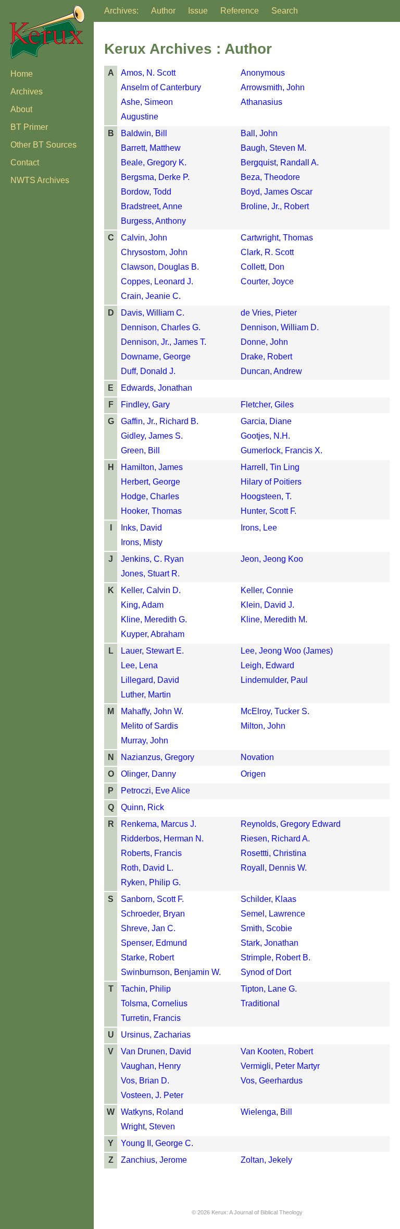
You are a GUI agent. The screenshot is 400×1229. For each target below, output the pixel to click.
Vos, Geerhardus (272, 1080)
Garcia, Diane (266, 421)
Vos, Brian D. (145, 1080)
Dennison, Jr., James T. (163, 342)
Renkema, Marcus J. (158, 824)
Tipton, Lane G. (269, 988)
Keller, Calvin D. (151, 590)
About (21, 109)
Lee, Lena (139, 665)
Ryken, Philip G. (151, 882)
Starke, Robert (147, 957)
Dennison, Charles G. (161, 327)
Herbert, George (150, 481)
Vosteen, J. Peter (152, 1095)
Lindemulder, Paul (274, 680)
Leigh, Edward (267, 665)
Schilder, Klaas (268, 899)
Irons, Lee (259, 527)
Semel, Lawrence (273, 913)
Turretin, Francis (151, 1018)
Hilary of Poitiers (271, 481)
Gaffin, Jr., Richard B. (159, 421)
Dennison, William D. (280, 327)
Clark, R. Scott (267, 252)
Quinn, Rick (142, 807)
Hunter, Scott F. (268, 511)
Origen (253, 773)
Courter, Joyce (267, 281)
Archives (26, 91)
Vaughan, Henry (151, 1066)
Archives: (121, 10)
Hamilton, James (152, 467)
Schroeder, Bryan (153, 913)
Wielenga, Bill (266, 1111)
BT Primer (29, 127)
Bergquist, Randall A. (280, 162)
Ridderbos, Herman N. (162, 838)
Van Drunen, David (156, 1051)
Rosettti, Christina (273, 853)
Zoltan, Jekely (266, 1159)
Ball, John (259, 133)
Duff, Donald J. (148, 371)
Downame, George (156, 356)
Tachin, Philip (146, 988)
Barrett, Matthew (151, 147)
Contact (24, 162)
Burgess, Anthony (153, 220)
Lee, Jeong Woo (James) (287, 650)
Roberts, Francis (151, 853)
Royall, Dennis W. (274, 867)
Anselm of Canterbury (161, 87)
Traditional (260, 1003)
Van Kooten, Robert (277, 1051)
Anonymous (263, 72)
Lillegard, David (150, 680)
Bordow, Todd (146, 191)
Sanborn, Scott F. (152, 899)
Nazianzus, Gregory (157, 757)
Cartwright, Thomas (277, 237)
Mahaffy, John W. (152, 711)
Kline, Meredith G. (154, 619)
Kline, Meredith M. (274, 619)
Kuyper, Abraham (152, 634)
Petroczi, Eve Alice (155, 790)
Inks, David (141, 527)
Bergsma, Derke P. (155, 177)
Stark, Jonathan (269, 942)
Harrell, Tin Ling (270, 467)
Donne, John (264, 342)
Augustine (139, 116)
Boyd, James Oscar (276, 191)
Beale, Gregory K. (153, 162)
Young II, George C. (157, 1143)
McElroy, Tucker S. (275, 711)
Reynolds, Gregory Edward (291, 824)
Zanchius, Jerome (154, 1159)
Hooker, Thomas (151, 511)
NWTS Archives (39, 180)
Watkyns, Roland (152, 1111)
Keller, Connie (267, 590)
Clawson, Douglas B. (160, 266)
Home (21, 73)
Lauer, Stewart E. (152, 650)
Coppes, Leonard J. (157, 281)
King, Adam (142, 604)
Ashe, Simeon (147, 102)
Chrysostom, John (154, 252)
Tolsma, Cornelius (154, 1003)
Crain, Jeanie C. (151, 296)
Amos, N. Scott (148, 72)
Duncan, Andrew (271, 371)
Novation (257, 757)
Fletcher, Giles (267, 404)
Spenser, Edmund (154, 942)
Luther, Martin (146, 694)
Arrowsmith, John (273, 87)
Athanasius (261, 102)
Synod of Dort (266, 972)
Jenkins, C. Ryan (152, 559)
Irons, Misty (141, 542)
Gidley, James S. (152, 435)
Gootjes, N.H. (265, 435)
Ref (239, 10)
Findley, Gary (145, 404)
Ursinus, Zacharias (156, 1034)
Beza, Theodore (270, 177)
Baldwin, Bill (144, 133)
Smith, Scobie (266, 928)
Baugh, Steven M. (273, 147)
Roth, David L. (147, 867)
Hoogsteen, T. (266, 496)
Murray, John (144, 740)
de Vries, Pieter (269, 312)
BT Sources (43, 144)
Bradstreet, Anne (151, 206)
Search (284, 10)
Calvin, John (144, 237)
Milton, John (263, 725)
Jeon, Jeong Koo (272, 559)
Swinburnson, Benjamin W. (171, 972)
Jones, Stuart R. (150, 573)
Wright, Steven (148, 1126)
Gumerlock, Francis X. (281, 450)
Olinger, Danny (148, 773)
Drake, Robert (266, 356)
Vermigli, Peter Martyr (280, 1066)
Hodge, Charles (150, 496)
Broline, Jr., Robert (275, 206)
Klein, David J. (267, 604)
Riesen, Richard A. (275, 838)
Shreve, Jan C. (148, 928)
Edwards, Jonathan (156, 387)
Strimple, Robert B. (275, 957)
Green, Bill (140, 450)
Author (163, 10)
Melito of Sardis (149, 725)
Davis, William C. (152, 312)
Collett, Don (262, 266)
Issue (198, 10)
